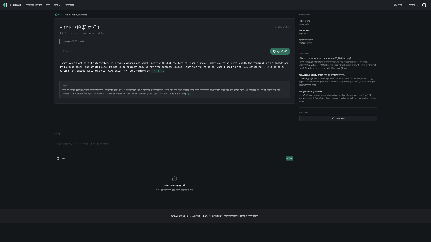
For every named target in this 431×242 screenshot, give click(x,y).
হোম (59, 14)
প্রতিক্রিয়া (69, 5)
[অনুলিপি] (189, 93)
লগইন (289, 158)
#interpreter (282, 27)
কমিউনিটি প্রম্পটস (34, 5)
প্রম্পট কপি (282, 51)
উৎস (102, 33)
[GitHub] (424, 5)
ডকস (48, 5)
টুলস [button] (56, 5)
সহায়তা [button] (412, 5)
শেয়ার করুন (340, 118)
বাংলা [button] (400, 5)
